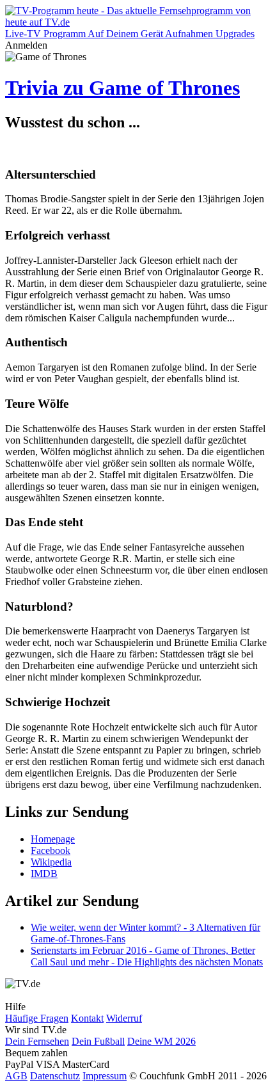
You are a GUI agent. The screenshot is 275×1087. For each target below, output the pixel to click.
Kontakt (87, 1018)
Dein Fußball (98, 1041)
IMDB (44, 873)
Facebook (50, 850)
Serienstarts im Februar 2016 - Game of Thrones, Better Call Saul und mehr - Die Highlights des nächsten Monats (147, 956)
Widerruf (124, 1018)
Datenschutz (55, 1075)
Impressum (104, 1075)
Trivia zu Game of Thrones (122, 87)
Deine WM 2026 (161, 1041)
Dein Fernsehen (37, 1041)
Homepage (53, 838)
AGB (16, 1075)
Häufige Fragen (36, 1018)
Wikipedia (51, 862)
